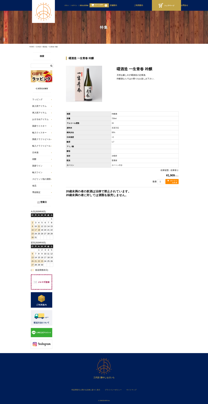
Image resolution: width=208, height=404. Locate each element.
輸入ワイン (37, 172)
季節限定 (36, 192)
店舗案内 (113, 5)
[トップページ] (166, 5)
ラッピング (37, 99)
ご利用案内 (138, 5)
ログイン (74, 5)
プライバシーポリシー (113, 390)
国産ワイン (37, 166)
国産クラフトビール (41, 139)
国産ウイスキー (39, 126)
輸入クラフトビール (41, 146)
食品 (34, 186)
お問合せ (184, 5)
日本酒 (35, 152)
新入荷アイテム (39, 106)
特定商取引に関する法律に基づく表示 (86, 390)
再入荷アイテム (39, 113)
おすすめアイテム (40, 119)
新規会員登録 (84, 5)
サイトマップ (131, 390)
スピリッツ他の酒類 (41, 179)
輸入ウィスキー (39, 132)
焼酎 (34, 159)
